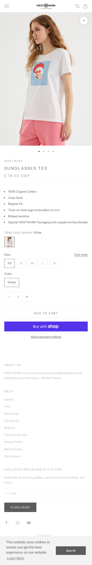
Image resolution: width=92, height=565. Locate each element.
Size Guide (11, 413)
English (43, 535)
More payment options (46, 337)
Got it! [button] (71, 550)
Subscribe (20, 507)
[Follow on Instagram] (17, 523)
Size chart (81, 255)
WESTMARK (13, 161)
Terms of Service (15, 435)
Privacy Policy (13, 442)
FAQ (7, 406)
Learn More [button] (15, 558)
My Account (12, 456)
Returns (9, 428)
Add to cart (46, 313)
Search (9, 399)
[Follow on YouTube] (29, 523)
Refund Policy (13, 449)
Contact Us (11, 421)
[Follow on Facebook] (6, 523)
